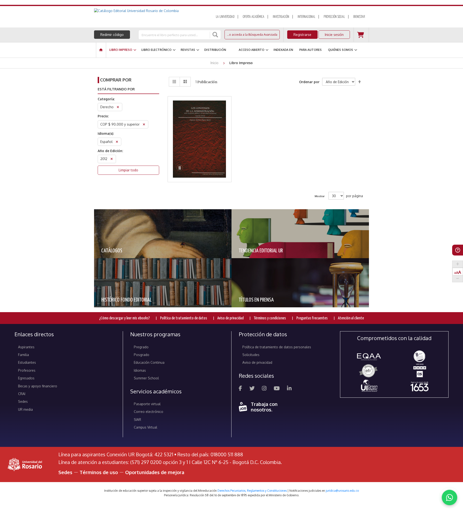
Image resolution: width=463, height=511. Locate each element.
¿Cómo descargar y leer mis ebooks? (124, 318)
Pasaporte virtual (147, 404)
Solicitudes (250, 355)
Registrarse (302, 35)
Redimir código (112, 35)
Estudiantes (27, 362)
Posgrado (141, 355)
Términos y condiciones (270, 318)
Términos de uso (99, 472)
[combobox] (174, 35)
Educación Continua (149, 362)
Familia (23, 355)
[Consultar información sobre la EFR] (369, 371)
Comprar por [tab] (115, 79)
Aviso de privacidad (230, 318)
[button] (199, 126)
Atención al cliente (351, 318)
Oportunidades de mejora (154, 472)
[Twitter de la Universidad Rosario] (252, 389)
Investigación (281, 17)
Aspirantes (26, 347)
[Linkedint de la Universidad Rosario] (289, 389)
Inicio (215, 63)
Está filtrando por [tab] (116, 89)
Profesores (26, 370)
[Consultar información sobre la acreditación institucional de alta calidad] (419, 355)
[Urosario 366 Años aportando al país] (419, 386)
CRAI (21, 394)
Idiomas (140, 370)
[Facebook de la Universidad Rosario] (240, 389)
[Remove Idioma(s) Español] (117, 142)
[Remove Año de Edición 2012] (111, 159)
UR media (25, 409)
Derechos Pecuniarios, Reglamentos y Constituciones (252, 490)
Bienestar (359, 17)
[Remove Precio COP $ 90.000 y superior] (144, 125)
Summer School (146, 378)
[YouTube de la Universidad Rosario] (277, 389)
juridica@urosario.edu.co (342, 490)
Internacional (306, 17)
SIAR (137, 419)
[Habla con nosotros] (449, 497)
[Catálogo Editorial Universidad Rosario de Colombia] (149, 11)
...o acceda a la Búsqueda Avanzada (252, 34)
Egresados (26, 378)
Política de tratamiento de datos (183, 318)
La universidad (225, 17)
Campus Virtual (145, 427)
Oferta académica (253, 17)
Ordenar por (309, 82)
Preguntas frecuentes (312, 318)
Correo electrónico (148, 412)
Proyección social (334, 17)
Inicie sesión (334, 35)
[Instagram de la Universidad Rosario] (264, 389)
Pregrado (141, 347)
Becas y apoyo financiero (37, 386)
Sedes (23, 401)
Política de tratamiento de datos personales (276, 347)
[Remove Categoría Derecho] (118, 107)
